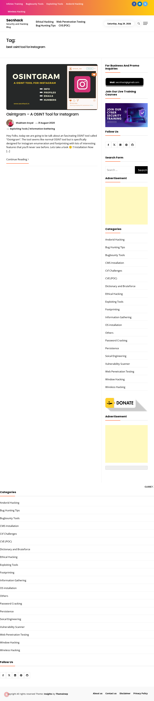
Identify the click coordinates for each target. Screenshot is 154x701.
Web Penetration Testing (70, 21)
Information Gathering (42, 128)
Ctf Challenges (113, 270)
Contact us (111, 693)
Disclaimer (125, 693)
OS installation (113, 325)
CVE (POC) (64, 25)
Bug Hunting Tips (46, 25)
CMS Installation (114, 262)
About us (97, 693)
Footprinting (112, 309)
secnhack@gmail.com (124, 82)
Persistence (112, 348)
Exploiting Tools (54, 3)
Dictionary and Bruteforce (120, 286)
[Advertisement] (126, 206)
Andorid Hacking (74, 3)
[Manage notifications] (6, 694)
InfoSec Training (14, 3)
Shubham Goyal (24, 122)
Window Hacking (115, 379)
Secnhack (14, 20)
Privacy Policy (140, 693)
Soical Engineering (115, 356)
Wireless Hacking (16, 11)
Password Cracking (116, 340)
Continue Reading (16, 159)
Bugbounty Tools (34, 3)
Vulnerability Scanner (117, 364)
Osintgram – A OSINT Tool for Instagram (42, 114)
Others (109, 332)
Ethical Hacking (44, 21)
